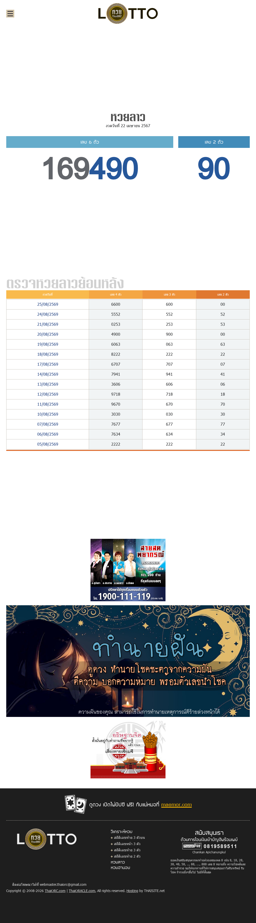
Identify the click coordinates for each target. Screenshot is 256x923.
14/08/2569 (47, 374)
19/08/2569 (47, 344)
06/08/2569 (47, 434)
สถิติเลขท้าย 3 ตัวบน (129, 837)
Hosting (132, 890)
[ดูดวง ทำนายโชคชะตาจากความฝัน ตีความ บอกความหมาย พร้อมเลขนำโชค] (128, 660)
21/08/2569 (47, 324)
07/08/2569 (47, 424)
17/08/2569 (47, 364)
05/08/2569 (47, 444)
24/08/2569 (47, 314)
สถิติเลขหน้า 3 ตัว (127, 843)
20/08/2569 (47, 334)
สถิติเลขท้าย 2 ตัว (127, 856)
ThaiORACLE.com (82, 890)
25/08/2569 (47, 304)
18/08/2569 (47, 354)
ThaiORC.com (55, 890)
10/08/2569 (47, 414)
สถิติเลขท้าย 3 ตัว (127, 850)
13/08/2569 (47, 384)
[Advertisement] (128, 66)
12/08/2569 (47, 394)
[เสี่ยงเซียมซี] (128, 749)
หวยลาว (118, 862)
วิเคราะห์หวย (121, 831)
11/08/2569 (47, 404)
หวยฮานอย (120, 867)
